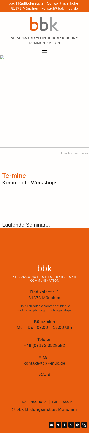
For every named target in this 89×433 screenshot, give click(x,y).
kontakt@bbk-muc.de (59, 8)
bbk (44, 268)
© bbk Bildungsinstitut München (44, 409)
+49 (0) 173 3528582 (44, 345)
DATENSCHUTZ (34, 401)
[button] (51, 425)
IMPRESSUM (62, 401)
